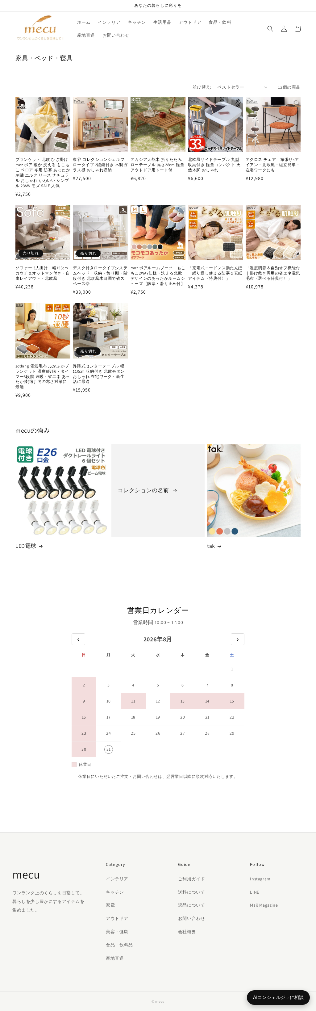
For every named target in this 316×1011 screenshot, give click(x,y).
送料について (191, 892)
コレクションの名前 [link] (144, 490)
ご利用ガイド (191, 879)
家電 (110, 905)
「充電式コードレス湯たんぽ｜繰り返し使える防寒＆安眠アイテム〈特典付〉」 (215, 273)
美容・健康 (117, 931)
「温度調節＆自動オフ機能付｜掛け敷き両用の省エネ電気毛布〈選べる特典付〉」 (273, 273)
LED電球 (25, 545)
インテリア (117, 879)
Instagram (260, 879)
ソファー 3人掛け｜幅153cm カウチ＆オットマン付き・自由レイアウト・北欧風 (42, 273)
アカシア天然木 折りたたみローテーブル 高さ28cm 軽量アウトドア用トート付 (158, 165)
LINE (254, 892)
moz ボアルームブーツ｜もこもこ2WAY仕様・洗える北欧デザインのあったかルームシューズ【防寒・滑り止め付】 (158, 276)
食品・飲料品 (119, 945)
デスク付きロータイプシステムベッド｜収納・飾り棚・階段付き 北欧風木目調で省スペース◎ (100, 276)
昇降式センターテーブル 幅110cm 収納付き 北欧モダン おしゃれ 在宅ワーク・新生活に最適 (99, 374)
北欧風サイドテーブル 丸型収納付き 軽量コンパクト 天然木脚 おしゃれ (214, 165)
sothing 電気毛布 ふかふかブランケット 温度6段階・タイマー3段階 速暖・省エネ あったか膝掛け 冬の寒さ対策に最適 (42, 377)
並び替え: (202, 87)
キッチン (115, 892)
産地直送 (115, 958)
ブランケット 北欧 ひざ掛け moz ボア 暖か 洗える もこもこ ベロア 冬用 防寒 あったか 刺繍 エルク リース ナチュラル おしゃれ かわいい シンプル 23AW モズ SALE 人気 (42, 172)
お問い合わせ (191, 918)
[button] (270, 29)
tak (211, 545)
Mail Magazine (264, 905)
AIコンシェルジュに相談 (278, 997)
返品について (191, 905)
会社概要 (187, 931)
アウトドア (117, 918)
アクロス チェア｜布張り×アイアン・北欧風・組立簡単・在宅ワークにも (273, 165)
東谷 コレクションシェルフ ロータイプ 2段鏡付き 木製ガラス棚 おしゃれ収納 (100, 165)
